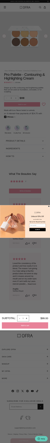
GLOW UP (37, 229)
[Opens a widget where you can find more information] (41, 439)
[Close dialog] (49, 206)
